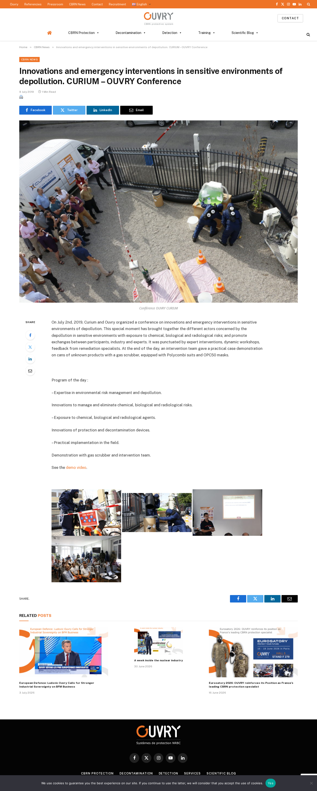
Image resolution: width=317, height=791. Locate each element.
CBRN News (77, 4)
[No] (311, 783)
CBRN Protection (81, 33)
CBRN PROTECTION (97, 773)
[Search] (308, 4)
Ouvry (14, 4)
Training (204, 33)
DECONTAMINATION (136, 773)
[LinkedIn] (30, 359)
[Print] (21, 97)
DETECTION (168, 773)
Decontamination (128, 33)
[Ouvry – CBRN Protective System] (158, 18)
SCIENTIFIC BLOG (221, 773)
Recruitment (117, 4)
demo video (76, 467)
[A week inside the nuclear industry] (158, 641)
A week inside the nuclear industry (158, 660)
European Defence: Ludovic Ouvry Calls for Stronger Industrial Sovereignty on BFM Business (56, 684)
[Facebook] (30, 335)
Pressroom (55, 4)
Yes (270, 783)
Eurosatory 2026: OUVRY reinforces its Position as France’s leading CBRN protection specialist (251, 684)
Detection (169, 33)
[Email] (30, 370)
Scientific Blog (243, 33)
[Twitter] (30, 347)
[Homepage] (50, 32)
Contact (97, 4)
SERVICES (192, 773)
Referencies (33, 4)
